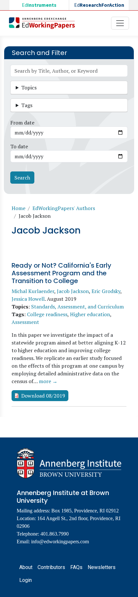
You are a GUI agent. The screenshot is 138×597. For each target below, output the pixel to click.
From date (22, 122)
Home (18, 208)
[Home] (44, 23)
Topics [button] (29, 87)
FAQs (76, 567)
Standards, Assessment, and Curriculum (77, 306)
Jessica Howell (28, 298)
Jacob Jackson (73, 291)
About (25, 567)
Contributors (51, 567)
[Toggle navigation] (120, 23)
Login (25, 580)
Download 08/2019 (43, 395)
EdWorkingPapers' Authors (63, 208)
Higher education (90, 314)
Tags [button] (26, 105)
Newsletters (102, 567)
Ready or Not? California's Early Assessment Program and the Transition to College (61, 273)
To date (19, 146)
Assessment (25, 322)
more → (48, 381)
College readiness (47, 314)
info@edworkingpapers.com (60, 541)
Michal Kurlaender (33, 291)
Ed (39, 5)
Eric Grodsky (105, 291)
